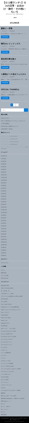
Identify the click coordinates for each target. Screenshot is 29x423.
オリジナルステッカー (6, 342)
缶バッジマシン (5, 409)
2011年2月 (3, 234)
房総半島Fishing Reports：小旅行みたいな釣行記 (12, 398)
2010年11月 (4, 242)
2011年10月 (4, 212)
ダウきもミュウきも (6, 360)
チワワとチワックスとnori (7, 371)
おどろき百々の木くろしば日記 (8, 336)
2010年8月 (3, 250)
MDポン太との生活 (5, 317)
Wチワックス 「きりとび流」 (8, 328)
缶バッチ (3, 411)
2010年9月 (3, 247)
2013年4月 (3, 164)
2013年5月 (3, 161)
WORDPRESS (4, 325)
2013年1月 (3, 172)
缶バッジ (3, 403)
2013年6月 (3, 158)
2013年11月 (4, 155)
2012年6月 (3, 190)
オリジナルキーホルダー (7, 339)
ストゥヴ (3, 358)
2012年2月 (3, 201)
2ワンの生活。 (4, 301)
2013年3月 (3, 166)
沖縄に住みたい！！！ (6, 401)
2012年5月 (3, 193)
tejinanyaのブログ (5, 323)
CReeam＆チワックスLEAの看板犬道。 (10, 307)
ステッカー (3, 355)
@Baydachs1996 (5, 285)
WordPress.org (4, 278)
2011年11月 (4, 209)
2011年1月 (3, 236)
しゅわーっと (4, 350)
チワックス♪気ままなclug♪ (7, 366)
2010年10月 (4, 244)
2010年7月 (3, 252)
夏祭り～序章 (6, 28)
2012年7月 (3, 188)
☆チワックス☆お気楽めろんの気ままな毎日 (12, 296)
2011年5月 (3, 225)
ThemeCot (13, 421)
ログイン (3, 270)
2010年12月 (4, 239)
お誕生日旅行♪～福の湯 (6, 129)
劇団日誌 (3, 393)
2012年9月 (3, 182)
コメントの (4, 275)
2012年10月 (4, 180)
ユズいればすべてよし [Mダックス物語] (10, 390)
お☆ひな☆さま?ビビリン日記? (8, 331)
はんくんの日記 (5, 379)
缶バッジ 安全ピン (6, 406)
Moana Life (4, 320)
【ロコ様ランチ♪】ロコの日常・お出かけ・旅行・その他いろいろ (14, 7)
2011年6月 (3, 223)
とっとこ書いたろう (6, 374)
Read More (5, 36)
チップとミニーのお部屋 (7, 363)
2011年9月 (3, 215)
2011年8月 (3, 217)
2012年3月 (3, 199)
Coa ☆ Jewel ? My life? (6, 304)
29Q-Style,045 (4, 298)
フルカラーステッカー (6, 385)
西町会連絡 (3, 414)
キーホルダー (4, 347)
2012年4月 (3, 196)
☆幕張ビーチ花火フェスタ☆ (13, 74)
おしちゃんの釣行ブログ (7, 333)
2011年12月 (4, 207)
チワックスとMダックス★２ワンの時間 (10, 368)
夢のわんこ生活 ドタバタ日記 (8, 395)
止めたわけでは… (5, 118)
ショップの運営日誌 (6, 352)
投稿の (3, 272)
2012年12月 (4, 174)
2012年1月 (3, 204)
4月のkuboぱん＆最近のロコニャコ (9, 126)
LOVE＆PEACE (4, 315)
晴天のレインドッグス (10, 43)
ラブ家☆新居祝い (5, 123)
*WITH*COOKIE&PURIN (7, 288)
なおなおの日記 (5, 376)
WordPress (22, 421)
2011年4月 (3, 228)
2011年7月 (3, 220)
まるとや (3, 387)
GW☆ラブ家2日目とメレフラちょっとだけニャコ (13, 120)
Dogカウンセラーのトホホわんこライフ (10, 309)
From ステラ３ (5, 312)
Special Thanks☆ (10, 89)
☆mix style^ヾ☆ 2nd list (7, 293)
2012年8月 (3, 185)
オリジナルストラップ (6, 344)
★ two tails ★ (5, 290)
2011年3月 (3, 231)
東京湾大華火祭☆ (8, 59)
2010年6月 (3, 255)
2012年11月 (4, 177)
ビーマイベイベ (5, 382)
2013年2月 (3, 169)
